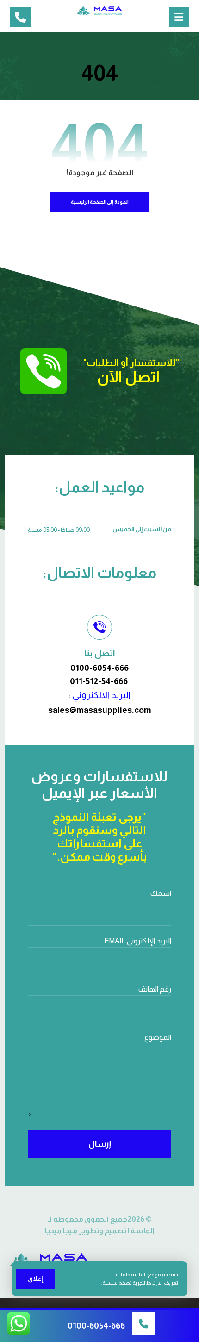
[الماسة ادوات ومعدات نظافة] (99, 10)
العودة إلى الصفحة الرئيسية (99, 202)
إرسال (99, 1144)
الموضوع (157, 1037)
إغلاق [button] (36, 1278)
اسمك (160, 893)
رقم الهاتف (154, 989)
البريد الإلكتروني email (137, 941)
